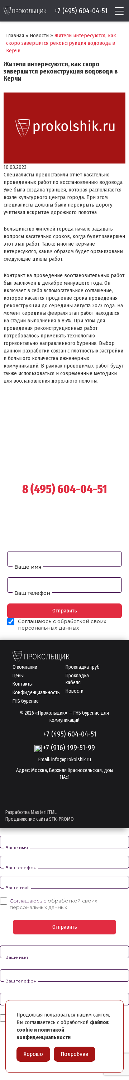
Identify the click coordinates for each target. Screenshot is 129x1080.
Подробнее (74, 1054)
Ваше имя (27, 567)
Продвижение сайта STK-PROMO (39, 819)
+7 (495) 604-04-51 (81, 10)
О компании (25, 667)
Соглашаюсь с (53, 903)
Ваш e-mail (17, 887)
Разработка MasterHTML (31, 812)
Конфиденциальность (36, 693)
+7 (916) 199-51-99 (69, 747)
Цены (18, 676)
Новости (39, 35)
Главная (15, 35)
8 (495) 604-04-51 (64, 489)
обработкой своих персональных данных (62, 624)
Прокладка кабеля (77, 679)
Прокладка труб (83, 667)
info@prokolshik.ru (71, 760)
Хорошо (33, 1054)
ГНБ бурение (26, 701)
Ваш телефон (32, 593)
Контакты (23, 684)
